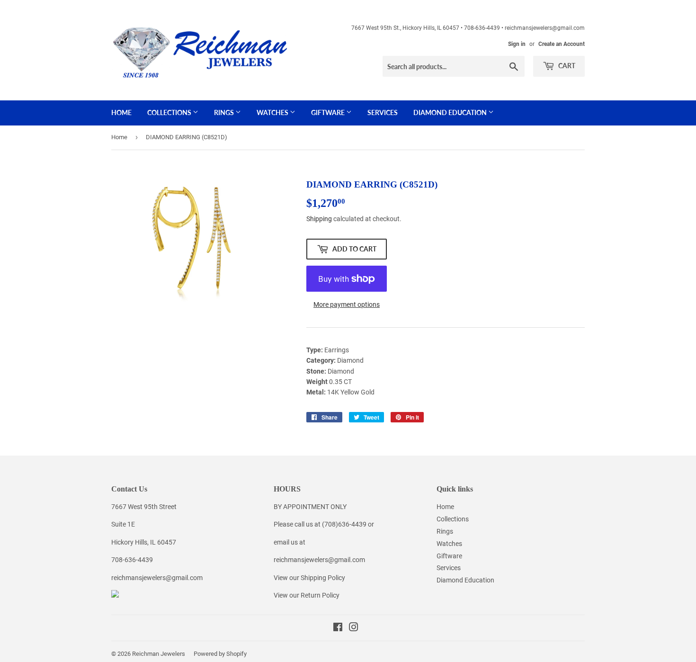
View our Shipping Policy (309, 577)
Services (382, 112)
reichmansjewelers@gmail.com (157, 577)
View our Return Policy (306, 595)
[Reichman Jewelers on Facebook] (338, 628)
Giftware (328, 112)
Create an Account (561, 44)
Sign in (517, 44)
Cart (566, 66)
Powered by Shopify (220, 653)
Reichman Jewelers (158, 653)
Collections (170, 112)
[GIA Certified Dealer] (115, 595)
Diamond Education (450, 112)
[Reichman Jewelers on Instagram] (353, 628)
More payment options (346, 304)
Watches (273, 112)
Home (121, 112)
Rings (224, 112)
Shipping (319, 219)
